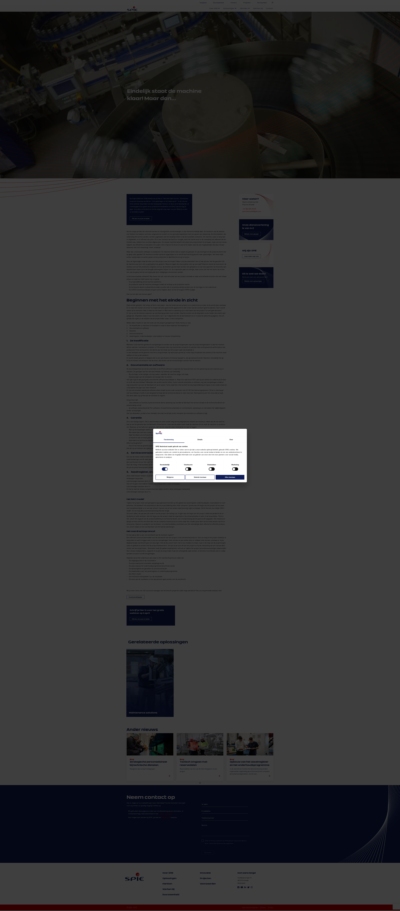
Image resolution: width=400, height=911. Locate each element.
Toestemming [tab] (169, 440)
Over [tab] (231, 440)
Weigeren (170, 477)
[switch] (188, 469)
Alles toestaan (230, 477)
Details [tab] (200, 440)
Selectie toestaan (200, 477)
